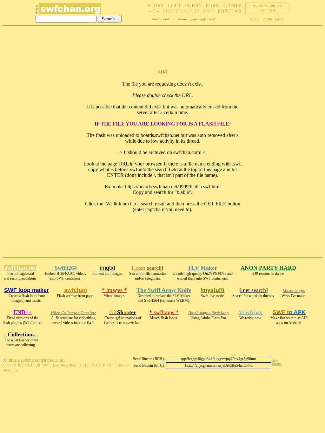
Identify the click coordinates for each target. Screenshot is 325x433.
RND (208, 11)
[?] (191, 11)
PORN (213, 5)
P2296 (267, 19)
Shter (122, 312)
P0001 (254, 19)
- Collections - (21, 334)
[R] (198, 11)
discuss (277, 363)
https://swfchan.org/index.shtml (36, 360)
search (147, 268)
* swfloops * (164, 312)
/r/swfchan (250, 312)
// (156, 19)
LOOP (174, 5)
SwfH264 (66, 268)
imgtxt (107, 268)
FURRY (193, 5)
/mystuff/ (212, 290)
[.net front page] (37, 11)
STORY (156, 5)
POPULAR (230, 11)
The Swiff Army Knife (163, 290)
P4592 (280, 19)
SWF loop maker (26, 290)
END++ (22, 312)
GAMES (232, 5)
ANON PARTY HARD (268, 268)
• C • (154, 11)
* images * (114, 290)
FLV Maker (202, 268)
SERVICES (175, 11)
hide (275, 360)
